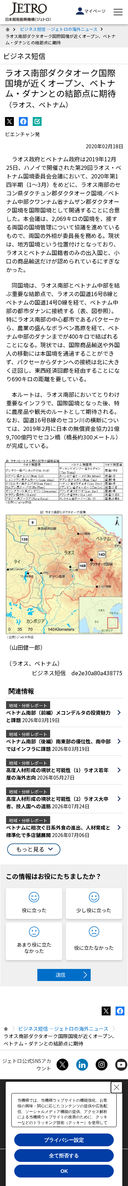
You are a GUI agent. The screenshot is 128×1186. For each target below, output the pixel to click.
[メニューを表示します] (118, 12)
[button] (33, 849)
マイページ (95, 11)
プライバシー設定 (64, 1140)
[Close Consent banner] (116, 1087)
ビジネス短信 (24, 56)
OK (64, 1171)
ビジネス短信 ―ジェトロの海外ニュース (58, 29)
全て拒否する (64, 1155)
